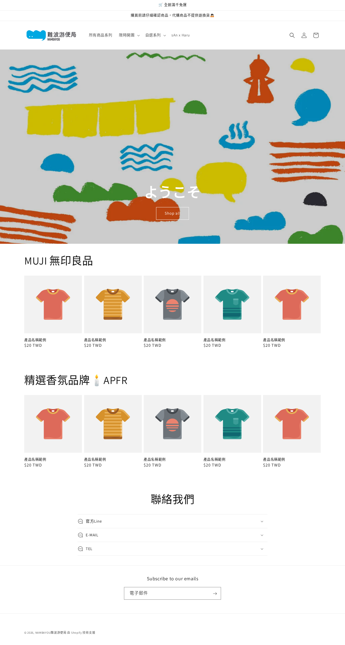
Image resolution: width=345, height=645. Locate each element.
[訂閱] (215, 593)
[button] (129, 35)
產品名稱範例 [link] (35, 340)
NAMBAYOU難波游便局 (51, 632)
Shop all (173, 213)
